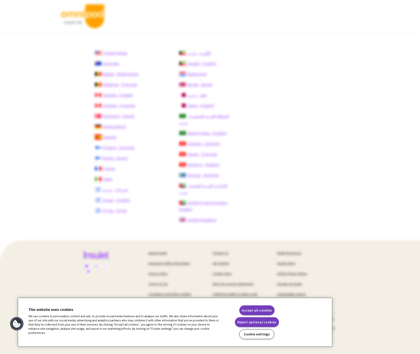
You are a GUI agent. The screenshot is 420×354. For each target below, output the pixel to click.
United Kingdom (201, 219)
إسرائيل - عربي (115, 189)
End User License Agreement (233, 284)
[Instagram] (96, 266)
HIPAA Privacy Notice (292, 273)
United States (115, 53)
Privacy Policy (158, 273)
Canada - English (118, 95)
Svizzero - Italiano (203, 164)
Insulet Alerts (286, 263)
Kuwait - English (201, 63)
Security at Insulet (289, 284)
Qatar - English (200, 105)
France (109, 168)
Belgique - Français (120, 84)
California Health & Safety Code (235, 294)
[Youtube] (88, 272)
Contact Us (220, 253)
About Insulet (157, 253)
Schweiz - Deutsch (203, 143)
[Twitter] (105, 266)
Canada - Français (119, 105)
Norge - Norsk (199, 84)
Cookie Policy (222, 273)
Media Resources (289, 253)
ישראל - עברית (115, 210)
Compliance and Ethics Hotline (169, 294)
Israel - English (116, 200)
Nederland (196, 74)
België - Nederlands (120, 74)
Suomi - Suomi (115, 158)
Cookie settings (257, 334)
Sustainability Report (291, 294)
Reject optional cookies (257, 322)
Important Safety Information (169, 263)
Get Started (221, 263)
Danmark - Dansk (119, 116)
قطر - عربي (197, 95)
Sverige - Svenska (203, 175)
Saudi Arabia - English (206, 133)
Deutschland (114, 126)
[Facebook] (86, 266)
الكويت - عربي (199, 53)
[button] (17, 324)
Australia (111, 63)
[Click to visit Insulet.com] (101, 254)
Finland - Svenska (119, 147)
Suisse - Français (202, 154)
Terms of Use (158, 284)
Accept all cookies (257, 310)
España (109, 137)
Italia (107, 179)
